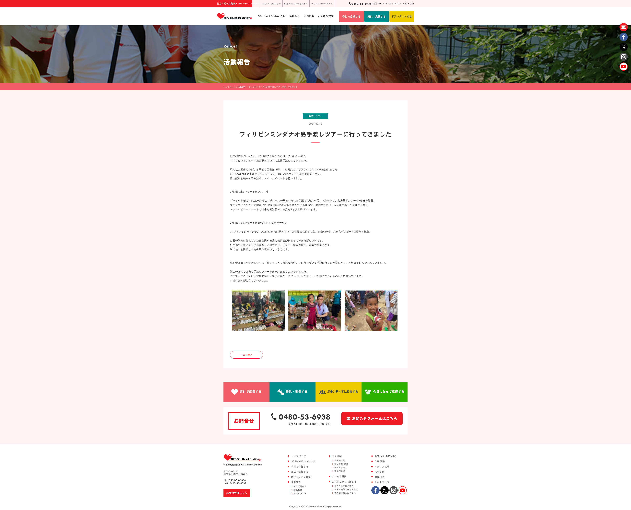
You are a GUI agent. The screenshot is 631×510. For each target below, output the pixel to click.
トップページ (298, 456)
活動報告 (298, 490)
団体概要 (309, 16)
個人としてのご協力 (271, 4)
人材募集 (380, 472)
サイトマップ (382, 482)
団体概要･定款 (341, 464)
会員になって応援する (388, 391)
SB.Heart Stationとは (272, 16)
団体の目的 (339, 460)
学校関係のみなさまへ (322, 4)
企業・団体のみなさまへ (296, 4)
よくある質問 (326, 16)
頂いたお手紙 (300, 494)
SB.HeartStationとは (303, 461)
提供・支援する (376, 16)
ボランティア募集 (301, 477)
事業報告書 (339, 471)
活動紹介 (294, 16)
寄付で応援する (351, 16)
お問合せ (380, 477)
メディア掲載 (382, 466)
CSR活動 (380, 461)
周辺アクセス (340, 468)
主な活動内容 (300, 486)
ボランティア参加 (401, 16)
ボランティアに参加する (342, 391)
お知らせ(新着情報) (385, 456)
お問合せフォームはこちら (374, 418)
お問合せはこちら (236, 493)
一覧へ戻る (246, 355)
